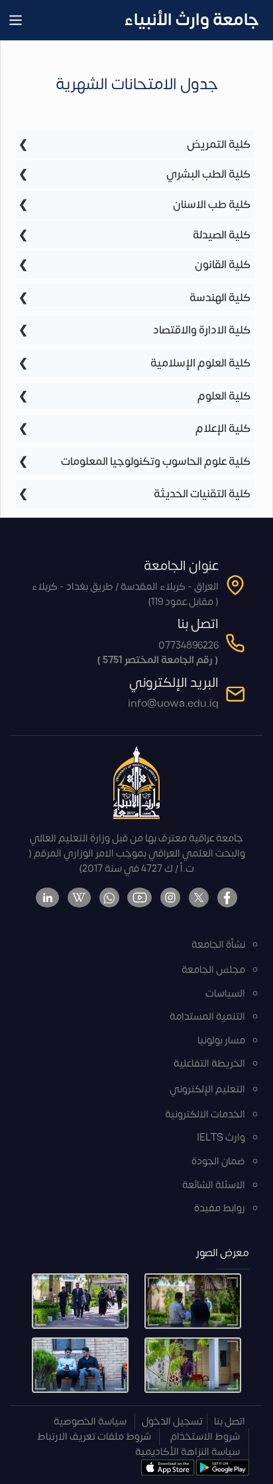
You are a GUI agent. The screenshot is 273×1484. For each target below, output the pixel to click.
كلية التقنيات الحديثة (202, 494)
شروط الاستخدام (205, 1437)
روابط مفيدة (219, 1208)
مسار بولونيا (221, 1040)
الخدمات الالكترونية (205, 1114)
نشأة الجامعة (218, 944)
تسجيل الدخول (172, 1421)
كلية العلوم (223, 396)
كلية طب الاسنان (211, 204)
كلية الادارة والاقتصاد (201, 330)
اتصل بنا (229, 1421)
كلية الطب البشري (208, 174)
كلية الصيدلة (221, 235)
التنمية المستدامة (207, 1016)
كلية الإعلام (222, 428)
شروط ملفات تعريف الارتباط (94, 1437)
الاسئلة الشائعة (213, 1185)
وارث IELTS (221, 1137)
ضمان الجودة (218, 1161)
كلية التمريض (218, 144)
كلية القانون (222, 264)
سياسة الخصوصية (90, 1421)
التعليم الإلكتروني (207, 1089)
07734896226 (188, 645)
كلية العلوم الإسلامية (200, 363)
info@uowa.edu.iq (173, 703)
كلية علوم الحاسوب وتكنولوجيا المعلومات (155, 461)
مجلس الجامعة (213, 970)
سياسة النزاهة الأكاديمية (187, 1452)
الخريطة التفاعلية (209, 1063)
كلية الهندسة (220, 297)
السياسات (225, 993)
